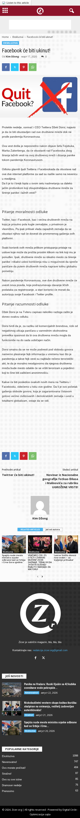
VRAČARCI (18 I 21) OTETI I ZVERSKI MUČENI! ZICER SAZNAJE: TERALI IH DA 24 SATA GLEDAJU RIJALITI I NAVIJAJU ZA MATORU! (40, 562)
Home (5, 37)
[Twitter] (15, 67)
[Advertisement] (40, 24)
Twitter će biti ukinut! (18, 475)
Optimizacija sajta (40, 814)
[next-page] (42, 576)
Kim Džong (12, 56)
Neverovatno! (31, 692)
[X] (44, 658)
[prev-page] (38, 576)
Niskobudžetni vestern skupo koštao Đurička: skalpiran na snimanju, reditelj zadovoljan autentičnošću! (50, 706)
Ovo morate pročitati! (14, 767)
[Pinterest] (24, 67)
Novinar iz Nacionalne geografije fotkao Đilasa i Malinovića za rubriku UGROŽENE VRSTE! (60, 481)
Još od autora (53, 529)
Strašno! (29, 715)
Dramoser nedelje (12, 785)
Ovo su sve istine (12, 779)
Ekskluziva (17, 37)
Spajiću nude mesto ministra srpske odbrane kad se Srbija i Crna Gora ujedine (13, 559)
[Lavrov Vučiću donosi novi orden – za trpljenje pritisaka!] (66, 544)
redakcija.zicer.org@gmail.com (50, 650)
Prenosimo (8, 791)
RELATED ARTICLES (30, 529)
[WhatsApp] (33, 67)
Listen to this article (18, 2)
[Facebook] (6, 67)
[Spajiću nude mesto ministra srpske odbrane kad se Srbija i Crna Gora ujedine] (14, 544)
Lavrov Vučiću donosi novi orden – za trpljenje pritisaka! (65, 557)
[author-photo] (40, 505)
